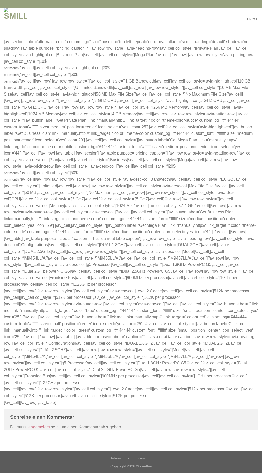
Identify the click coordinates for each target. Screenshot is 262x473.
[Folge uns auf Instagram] (11, 4)
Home (252, 19)
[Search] (25, 3)
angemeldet (39, 427)
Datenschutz (119, 458)
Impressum (142, 458)
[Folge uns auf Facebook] (6, 4)
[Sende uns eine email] (16, 4)
